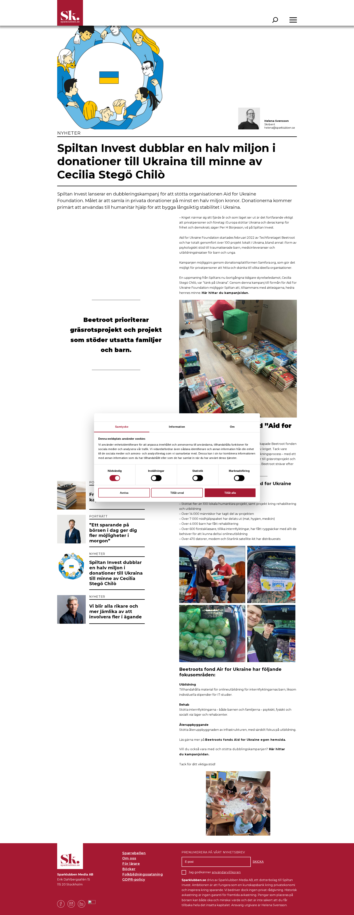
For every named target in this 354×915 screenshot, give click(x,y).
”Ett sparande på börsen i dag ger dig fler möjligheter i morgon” (113, 532)
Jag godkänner (215, 872)
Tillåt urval (177, 492)
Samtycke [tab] (122, 426)
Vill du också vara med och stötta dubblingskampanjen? (224, 749)
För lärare (131, 864)
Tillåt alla (230, 492)
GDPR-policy (133, 880)
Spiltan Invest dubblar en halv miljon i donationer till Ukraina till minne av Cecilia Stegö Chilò (116, 573)
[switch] (156, 478)
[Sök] (275, 20)
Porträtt (98, 516)
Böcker (128, 869)
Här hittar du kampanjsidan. (225, 293)
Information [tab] (177, 426)
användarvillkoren (226, 872)
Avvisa (124, 492)
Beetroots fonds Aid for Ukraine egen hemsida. (245, 739)
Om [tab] (232, 426)
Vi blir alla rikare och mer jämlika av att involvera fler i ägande (115, 611)
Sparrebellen (134, 853)
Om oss (129, 858)
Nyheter (69, 133)
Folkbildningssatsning (142, 874)
